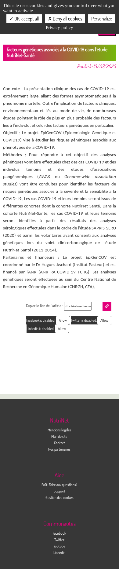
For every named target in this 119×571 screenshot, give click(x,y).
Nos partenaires (59, 449)
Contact (59, 442)
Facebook (59, 533)
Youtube (59, 546)
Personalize (101, 19)
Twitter (59, 539)
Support (59, 491)
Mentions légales (59, 429)
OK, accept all (26, 19)
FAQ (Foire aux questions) (59, 484)
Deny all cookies (67, 19)
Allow (104, 320)
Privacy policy (59, 27)
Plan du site (59, 436)
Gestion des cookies (59, 497)
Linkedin (59, 552)
